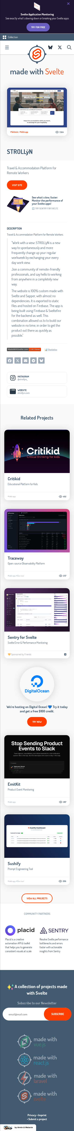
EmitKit (14, 784)
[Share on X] (17, 360)
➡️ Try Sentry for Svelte (45, 208)
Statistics (52, 349)
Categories (7, 47)
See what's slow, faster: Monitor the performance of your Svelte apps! (47, 200)
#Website (14, 132)
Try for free (38, 27)
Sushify (14, 863)
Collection (12, 37)
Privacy (32, 1115)
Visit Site (17, 185)
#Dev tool (20, 576)
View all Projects (37, 898)
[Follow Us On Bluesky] (50, 47)
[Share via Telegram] (33, 360)
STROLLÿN (20, 151)
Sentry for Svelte (22, 637)
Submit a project (37, 1119)
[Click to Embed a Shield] (24, 349)
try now (37, 721)
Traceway (16, 558)
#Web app (23, 132)
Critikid (14, 478)
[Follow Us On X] (60, 47)
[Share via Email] (25, 360)
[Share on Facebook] (10, 360)
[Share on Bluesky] (41, 360)
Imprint (42, 1115)
